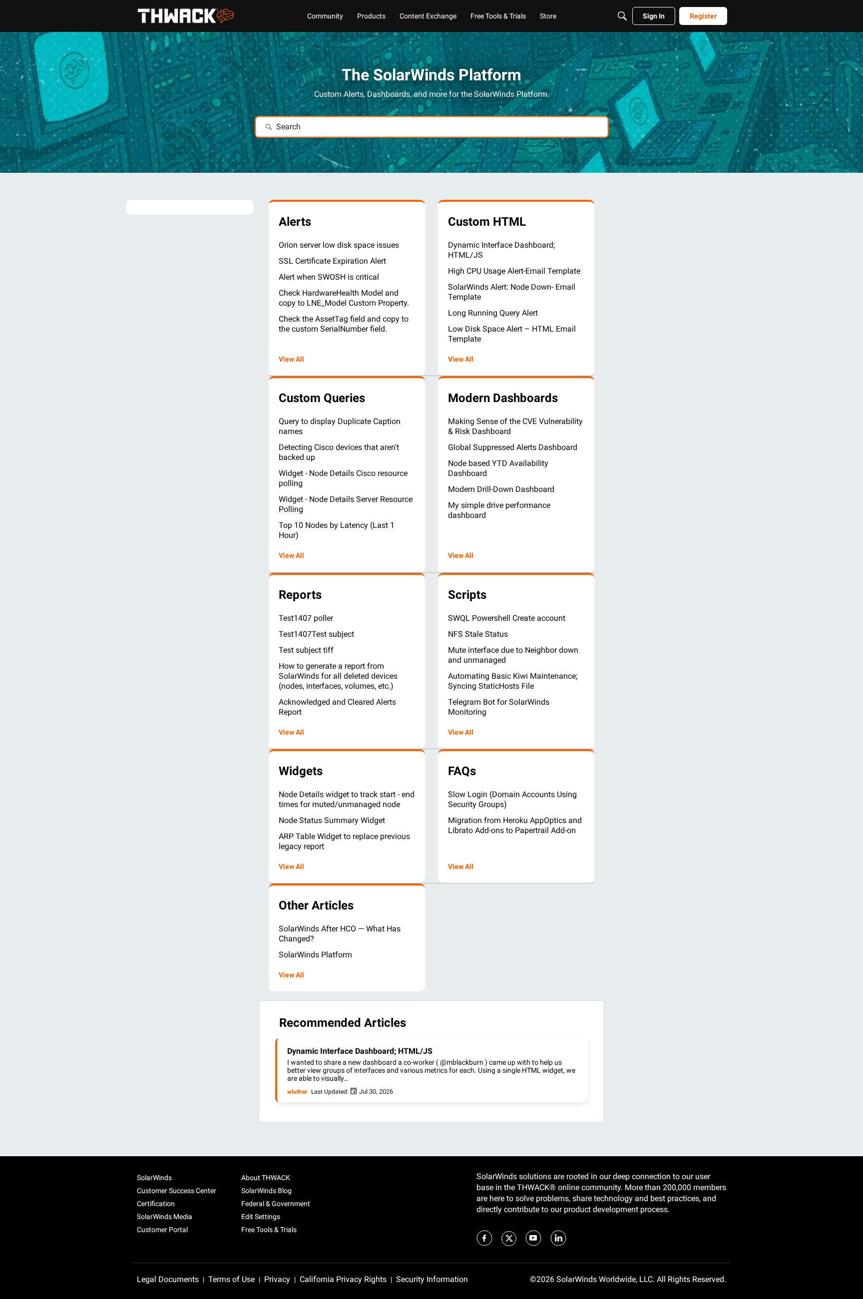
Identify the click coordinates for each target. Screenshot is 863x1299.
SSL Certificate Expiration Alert (332, 261)
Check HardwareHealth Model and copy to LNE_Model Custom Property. (344, 298)
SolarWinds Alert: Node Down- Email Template (511, 292)
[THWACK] (186, 16)
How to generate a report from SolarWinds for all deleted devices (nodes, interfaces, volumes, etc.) (338, 676)
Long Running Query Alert (493, 313)
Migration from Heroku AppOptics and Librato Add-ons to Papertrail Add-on (515, 825)
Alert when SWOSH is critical (329, 277)
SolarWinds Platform (315, 954)
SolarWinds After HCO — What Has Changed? (340, 933)
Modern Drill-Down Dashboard (501, 489)
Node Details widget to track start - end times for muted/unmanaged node (347, 799)
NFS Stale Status (478, 634)
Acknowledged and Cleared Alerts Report (337, 707)
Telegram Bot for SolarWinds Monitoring (498, 707)
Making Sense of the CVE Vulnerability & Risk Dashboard (515, 426)
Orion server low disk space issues (339, 245)
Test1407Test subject (316, 634)
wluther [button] (297, 1091)
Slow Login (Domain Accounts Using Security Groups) (512, 799)
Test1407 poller (306, 618)
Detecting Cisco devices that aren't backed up (339, 452)
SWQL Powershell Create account (506, 618)
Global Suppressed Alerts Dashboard (512, 447)
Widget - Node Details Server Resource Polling (346, 504)
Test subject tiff (306, 650)
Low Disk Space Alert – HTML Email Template (512, 334)
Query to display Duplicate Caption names (340, 426)
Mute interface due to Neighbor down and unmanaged (513, 655)
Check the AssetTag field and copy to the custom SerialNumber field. (344, 324)
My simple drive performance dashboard (499, 510)
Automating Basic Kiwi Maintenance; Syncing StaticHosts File (512, 681)
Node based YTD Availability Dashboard (498, 468)
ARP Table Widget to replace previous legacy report (344, 841)
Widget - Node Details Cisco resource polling (343, 478)
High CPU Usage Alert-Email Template (514, 271)
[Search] (622, 16)
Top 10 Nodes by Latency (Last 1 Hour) (337, 530)
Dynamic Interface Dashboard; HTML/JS (501, 250)
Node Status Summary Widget (332, 820)
